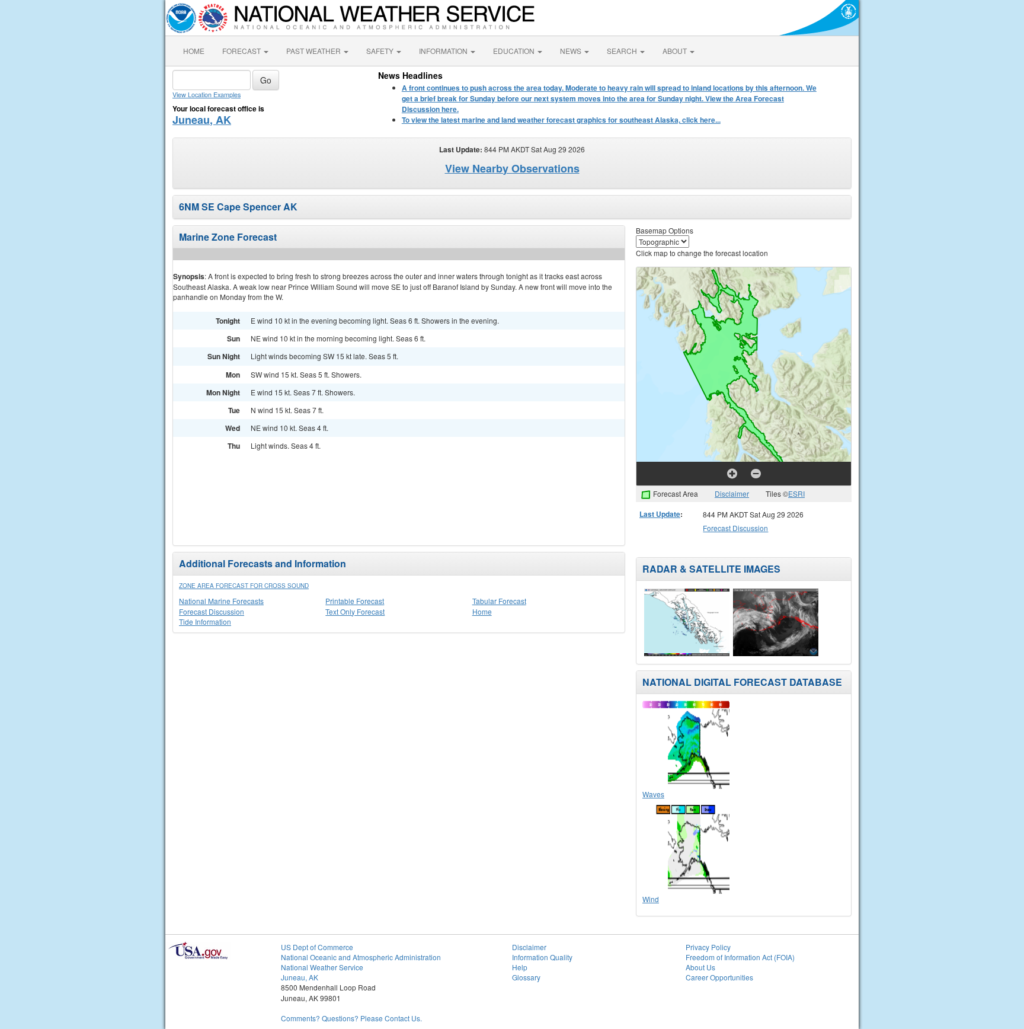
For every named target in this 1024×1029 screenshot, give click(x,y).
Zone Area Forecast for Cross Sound (244, 585)
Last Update (659, 514)
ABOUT (676, 51)
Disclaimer (732, 493)
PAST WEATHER (314, 51)
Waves (653, 794)
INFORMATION (444, 51)
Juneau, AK (201, 119)
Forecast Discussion (211, 611)
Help (519, 967)
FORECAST (242, 51)
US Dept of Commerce (317, 947)
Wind (650, 899)
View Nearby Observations (512, 168)
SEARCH (623, 51)
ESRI (796, 493)
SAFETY (380, 51)
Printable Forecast (354, 601)
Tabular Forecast (499, 601)
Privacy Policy (708, 947)
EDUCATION (514, 51)
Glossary (526, 977)
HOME (193, 51)
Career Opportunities (719, 977)
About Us (700, 967)
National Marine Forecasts (221, 601)
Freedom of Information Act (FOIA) (740, 957)
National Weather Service (322, 967)
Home (482, 611)
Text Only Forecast (355, 611)
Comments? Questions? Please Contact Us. (351, 1018)
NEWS (571, 51)
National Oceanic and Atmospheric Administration (361, 957)
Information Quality (542, 957)
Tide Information (205, 621)
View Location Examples (206, 94)
